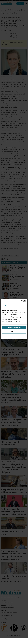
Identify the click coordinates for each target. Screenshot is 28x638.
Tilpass (13, 331)
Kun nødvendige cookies (14, 336)
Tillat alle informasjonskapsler (14, 327)
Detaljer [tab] (14, 305)
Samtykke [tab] (5, 305)
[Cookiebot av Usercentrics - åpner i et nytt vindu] (20, 301)
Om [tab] (23, 305)
